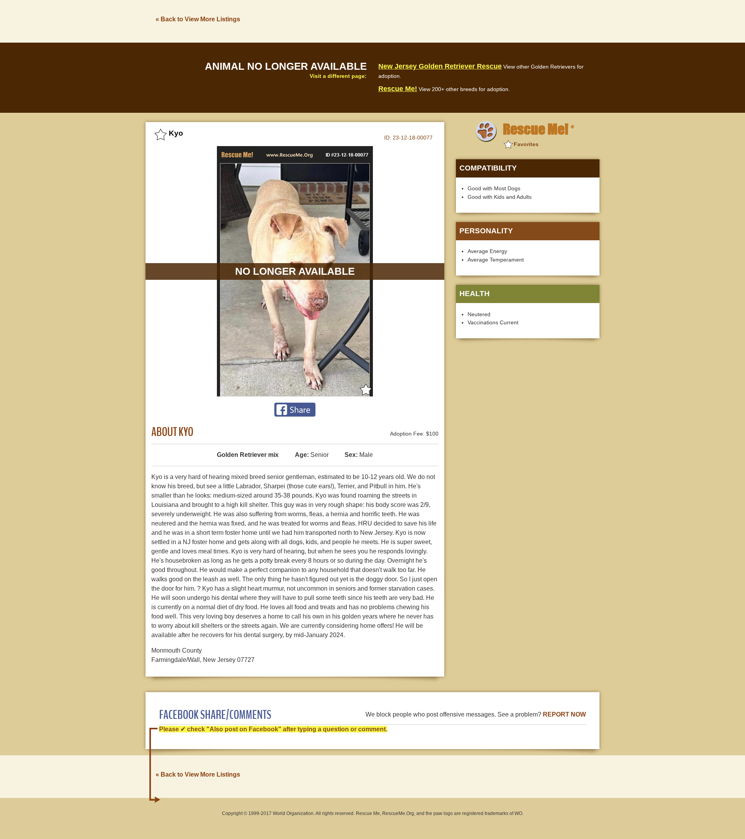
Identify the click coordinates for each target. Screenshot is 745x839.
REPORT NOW (564, 714)
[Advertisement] (458, 20)
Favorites (526, 144)
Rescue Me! (397, 89)
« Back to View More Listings (198, 19)
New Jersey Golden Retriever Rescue (440, 66)
